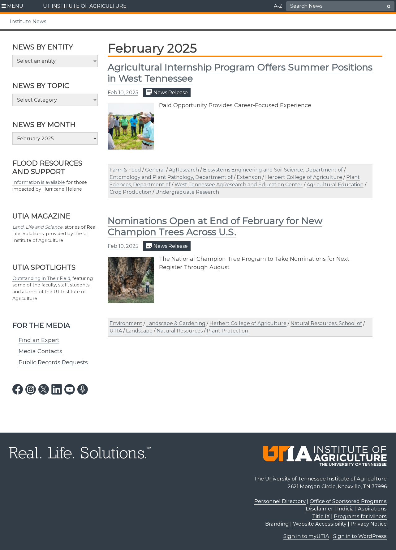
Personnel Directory (280, 501)
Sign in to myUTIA (306, 536)
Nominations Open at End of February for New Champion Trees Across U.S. (215, 226)
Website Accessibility (319, 524)
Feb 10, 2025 (123, 92)
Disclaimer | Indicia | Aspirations (346, 509)
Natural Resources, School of (326, 323)
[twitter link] (43, 389)
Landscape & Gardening (175, 323)
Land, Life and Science (37, 227)
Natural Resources (180, 331)
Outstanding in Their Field (41, 278)
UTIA (116, 331)
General (155, 170)
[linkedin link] (56, 389)
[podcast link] (82, 389)
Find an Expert (39, 340)
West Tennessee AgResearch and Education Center (238, 185)
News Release (170, 92)
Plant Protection (227, 331)
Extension (249, 177)
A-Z (278, 6)
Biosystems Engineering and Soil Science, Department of (273, 170)
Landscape (139, 331)
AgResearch (184, 170)
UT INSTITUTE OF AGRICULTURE (85, 6)
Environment (126, 323)
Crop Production (130, 192)
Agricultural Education (335, 185)
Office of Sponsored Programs (348, 501)
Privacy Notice (369, 524)
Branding (277, 524)
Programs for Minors (360, 516)
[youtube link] (69, 389)
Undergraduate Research (187, 192)
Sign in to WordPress (360, 536)
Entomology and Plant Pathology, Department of (171, 177)
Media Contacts (40, 351)
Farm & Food (125, 170)
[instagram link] (30, 389)
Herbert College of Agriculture (303, 177)
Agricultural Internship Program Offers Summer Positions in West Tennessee (240, 72)
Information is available (38, 182)
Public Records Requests (53, 362)
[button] (12, 6)
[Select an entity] (55, 61)
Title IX (321, 516)
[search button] (388, 6)
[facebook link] (17, 389)
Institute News (28, 21)
